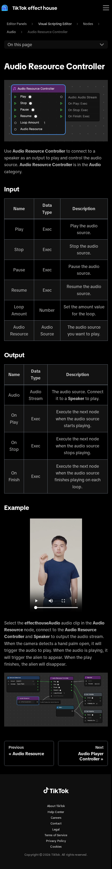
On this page (20, 44)
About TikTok (56, 806)
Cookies (55, 846)
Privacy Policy (56, 840)
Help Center (56, 812)
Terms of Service (56, 835)
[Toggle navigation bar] (106, 8)
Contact (56, 823)
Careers (56, 817)
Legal (56, 829)
